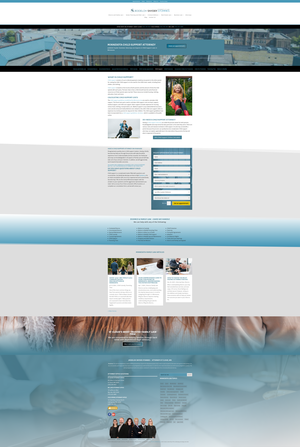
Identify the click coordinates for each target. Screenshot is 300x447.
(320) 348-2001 (164, 27)
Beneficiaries (173, 383)
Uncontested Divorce (104, 69)
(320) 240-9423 (146, 27)
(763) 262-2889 (179, 27)
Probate (186, 419)
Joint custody (163, 405)
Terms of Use (141, 439)
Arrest (162, 383)
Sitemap (148, 439)
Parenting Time (212, 69)
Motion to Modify (222, 69)
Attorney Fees (180, 282)
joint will (170, 405)
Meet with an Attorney (132, 344)
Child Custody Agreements (146, 69)
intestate (184, 402)
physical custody (164, 419)
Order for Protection (200, 69)
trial (174, 422)
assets (166, 383)
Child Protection (168, 69)
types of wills (180, 422)
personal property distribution (175, 416)
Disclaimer (125, 439)
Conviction (163, 394)
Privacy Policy (132, 439)
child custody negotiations (172, 391)
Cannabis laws (171, 389)
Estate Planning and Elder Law (135, 15)
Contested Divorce (92, 69)
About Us (156, 1)
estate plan (167, 400)
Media (118, 439)
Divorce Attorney (164, 397)
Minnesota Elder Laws (165, 413)
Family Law (154, 285)
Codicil (181, 391)
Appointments (136, 1)
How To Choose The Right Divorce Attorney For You (177, 278)
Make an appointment (177, 46)
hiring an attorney (169, 402)
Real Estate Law (166, 15)
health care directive (181, 400)
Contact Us (152, 17)
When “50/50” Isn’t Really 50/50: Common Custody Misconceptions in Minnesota (120, 280)
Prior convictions (179, 419)
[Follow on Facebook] (109, 414)
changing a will (179, 389)
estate (162, 400)
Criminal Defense (153, 15)
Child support (112, 80)
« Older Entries (112, 311)
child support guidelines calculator (133, 113)
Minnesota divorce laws (181, 411)
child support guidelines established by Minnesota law (126, 100)
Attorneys (188, 15)
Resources (149, 1)
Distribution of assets (183, 394)
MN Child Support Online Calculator (167, 137)
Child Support (158, 69)
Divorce (148, 285)
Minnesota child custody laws (167, 408)
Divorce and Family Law (116, 15)
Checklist (163, 391)
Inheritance (177, 402)
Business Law (178, 15)
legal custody (177, 405)
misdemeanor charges (177, 413)
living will (184, 405)
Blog (146, 17)
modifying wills (164, 416)
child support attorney (154, 122)
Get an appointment (181, 203)
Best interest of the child (166, 386)
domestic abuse (182, 397)
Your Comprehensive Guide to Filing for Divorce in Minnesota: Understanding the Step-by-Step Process (150, 280)
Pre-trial (171, 419)
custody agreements (171, 394)
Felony (173, 400)
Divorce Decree (173, 397)
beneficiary (180, 383)
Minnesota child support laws (167, 411)
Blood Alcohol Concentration (180, 386)
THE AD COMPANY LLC (156, 441)
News (143, 1)
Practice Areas (163, 1)
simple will (169, 422)
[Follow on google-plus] (113, 414)
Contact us (142, 175)
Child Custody (133, 69)
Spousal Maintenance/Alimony (120, 69)
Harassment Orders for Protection (184, 69)
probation (163, 422)
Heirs (162, 402)
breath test (163, 389)
